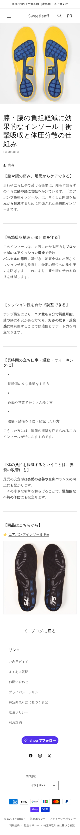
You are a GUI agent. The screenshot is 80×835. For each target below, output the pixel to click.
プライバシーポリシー (25, 692)
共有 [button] (11, 165)
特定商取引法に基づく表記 (28, 702)
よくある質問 (18, 672)
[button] (9, 16)
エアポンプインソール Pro (28, 534)
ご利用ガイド (18, 662)
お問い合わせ (18, 682)
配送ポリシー (31, 825)
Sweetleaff (19, 818)
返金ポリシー (18, 712)
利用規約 (15, 722)
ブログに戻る (43, 630)
